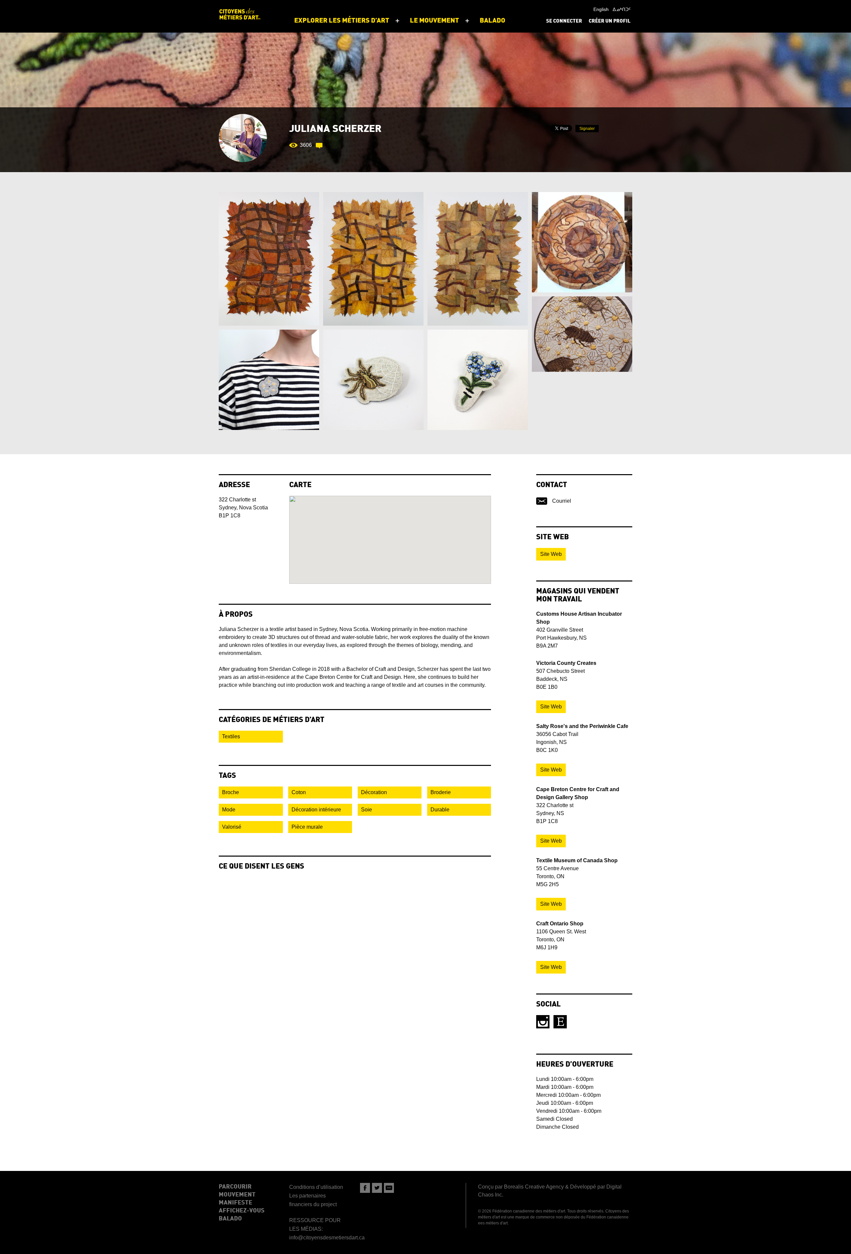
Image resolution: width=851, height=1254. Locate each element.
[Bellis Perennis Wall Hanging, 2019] (582, 334)
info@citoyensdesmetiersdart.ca (327, 1237)
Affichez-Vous (242, 1211)
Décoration (374, 792)
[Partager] (365, 1188)
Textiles (231, 736)
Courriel (561, 501)
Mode (228, 809)
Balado (230, 1219)
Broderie (440, 792)
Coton (299, 792)
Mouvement (237, 1195)
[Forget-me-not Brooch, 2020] (477, 380)
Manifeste (235, 1203)
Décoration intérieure (316, 809)
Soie (366, 809)
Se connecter (564, 21)
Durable (439, 809)
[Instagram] (542, 1021)
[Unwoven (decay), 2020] (373, 259)
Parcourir (235, 1187)
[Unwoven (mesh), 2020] (269, 259)
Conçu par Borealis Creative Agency (521, 1187)
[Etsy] (560, 1021)
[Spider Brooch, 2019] (373, 380)
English (601, 9)
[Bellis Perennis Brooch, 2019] (269, 380)
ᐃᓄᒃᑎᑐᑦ (622, 9)
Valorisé (231, 827)
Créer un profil (610, 21)
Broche (230, 792)
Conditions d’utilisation (316, 1187)
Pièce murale (307, 827)
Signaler (587, 128)
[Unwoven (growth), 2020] (477, 259)
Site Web (551, 554)
